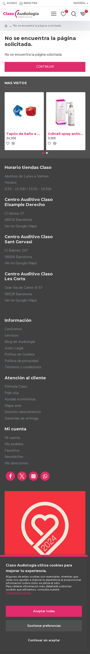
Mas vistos (16, 83)
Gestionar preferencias (44, 626)
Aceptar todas (44, 611)
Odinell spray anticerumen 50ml (66, 134)
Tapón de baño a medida (24, 134)
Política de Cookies (18, 592)
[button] (43, 153)
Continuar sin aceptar (44, 640)
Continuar (45, 67)
